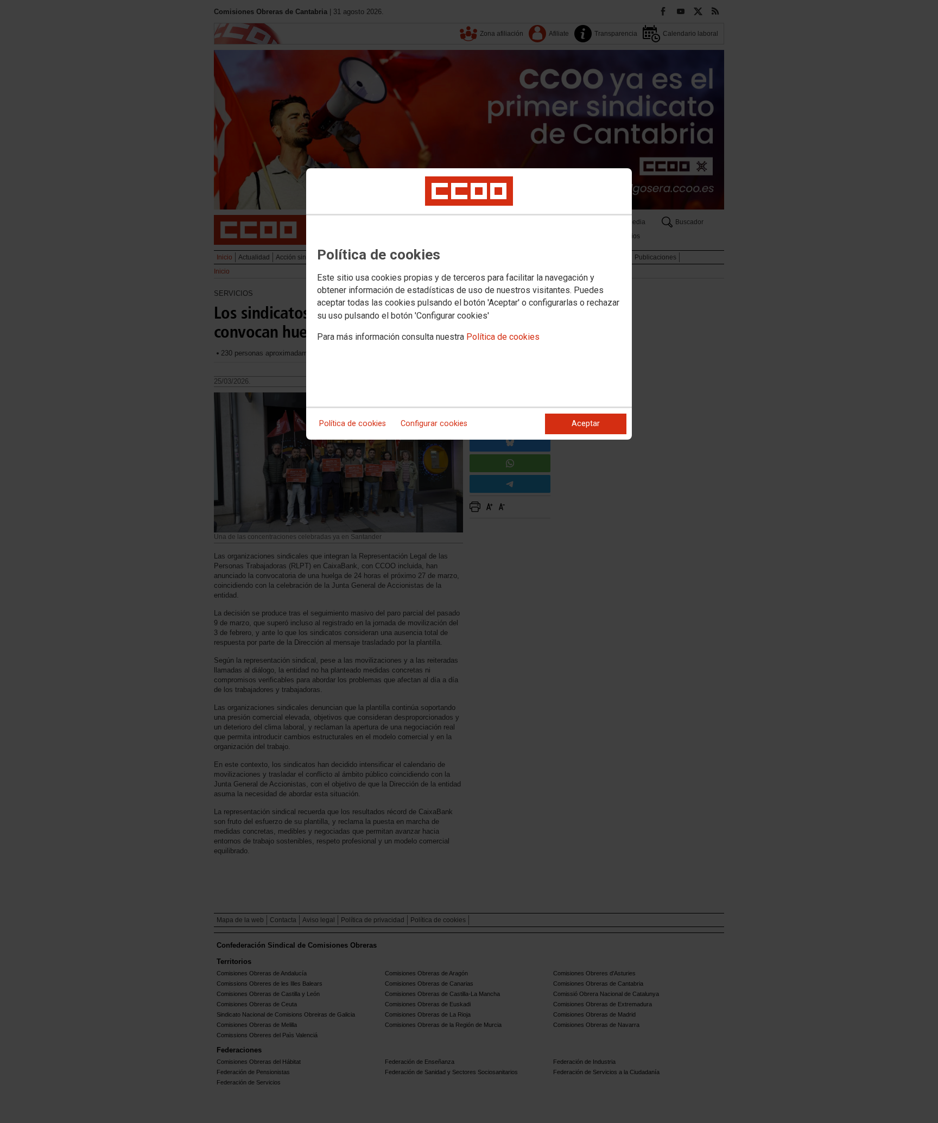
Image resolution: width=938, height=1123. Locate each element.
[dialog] (469, 304)
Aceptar (586, 423)
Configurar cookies (434, 423)
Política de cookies (503, 337)
